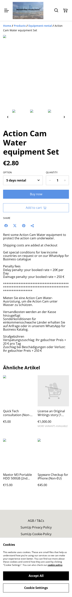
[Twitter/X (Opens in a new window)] (15, 225)
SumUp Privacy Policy (36, 527)
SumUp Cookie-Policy (36, 534)
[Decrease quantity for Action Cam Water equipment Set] (50, 180)
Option (7, 172)
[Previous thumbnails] (7, 117)
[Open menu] (6, 10)
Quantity (52, 172)
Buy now (36, 194)
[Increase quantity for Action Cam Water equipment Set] (65, 180)
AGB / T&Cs (36, 521)
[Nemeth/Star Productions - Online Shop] (28, 10)
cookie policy (55, 565)
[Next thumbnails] (64, 117)
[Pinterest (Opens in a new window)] (23, 225)
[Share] (32, 225)
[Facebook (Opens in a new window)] (6, 225)
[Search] (56, 10)
